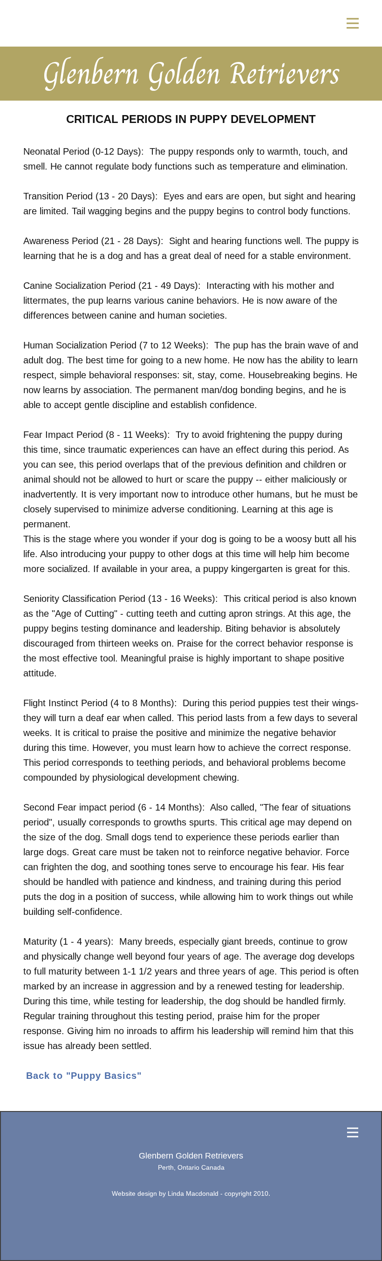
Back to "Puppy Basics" (84, 1075)
